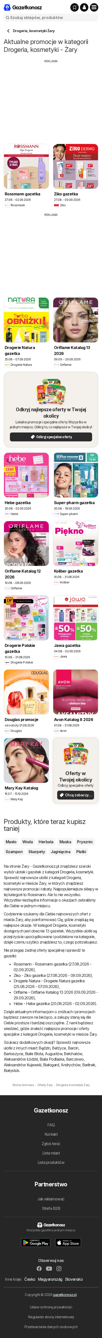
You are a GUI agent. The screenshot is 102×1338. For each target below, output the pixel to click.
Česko (29, 1279)
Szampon (14, 851)
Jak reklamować (51, 1198)
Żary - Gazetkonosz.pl (40, 866)
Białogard (51, 1064)
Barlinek (88, 1064)
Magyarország (50, 1279)
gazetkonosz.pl (64, 1295)
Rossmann (36, 894)
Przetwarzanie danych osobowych (51, 1327)
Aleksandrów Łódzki (21, 1059)
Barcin (73, 1048)
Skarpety (36, 851)
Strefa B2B (51, 1208)
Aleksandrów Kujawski (22, 1064)
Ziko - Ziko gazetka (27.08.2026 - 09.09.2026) (53, 975)
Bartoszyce (13, 1053)
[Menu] (94, 7)
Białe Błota (34, 1053)
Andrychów (70, 1064)
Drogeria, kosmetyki (76, 871)
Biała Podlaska (52, 1059)
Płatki (81, 851)
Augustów (53, 1053)
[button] (84, 7)
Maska (65, 841)
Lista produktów (51, 1162)
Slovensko (74, 1279)
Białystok (11, 1070)
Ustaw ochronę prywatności (51, 1307)
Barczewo (75, 1059)
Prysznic (85, 841)
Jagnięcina (60, 851)
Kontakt (51, 1134)
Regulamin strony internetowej (51, 1317)
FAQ (51, 1124)
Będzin (44, 1048)
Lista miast (51, 1153)
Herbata (46, 841)
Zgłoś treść (51, 1143)
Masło (11, 841)
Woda (27, 841)
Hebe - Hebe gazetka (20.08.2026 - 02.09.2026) (55, 1003)
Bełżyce (59, 1048)
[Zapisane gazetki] (74, 7)
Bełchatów (73, 1053)
